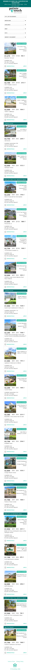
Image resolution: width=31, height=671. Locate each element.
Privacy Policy (19, 661)
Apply (25, 66)
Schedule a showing (21, 43)
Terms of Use (11, 661)
